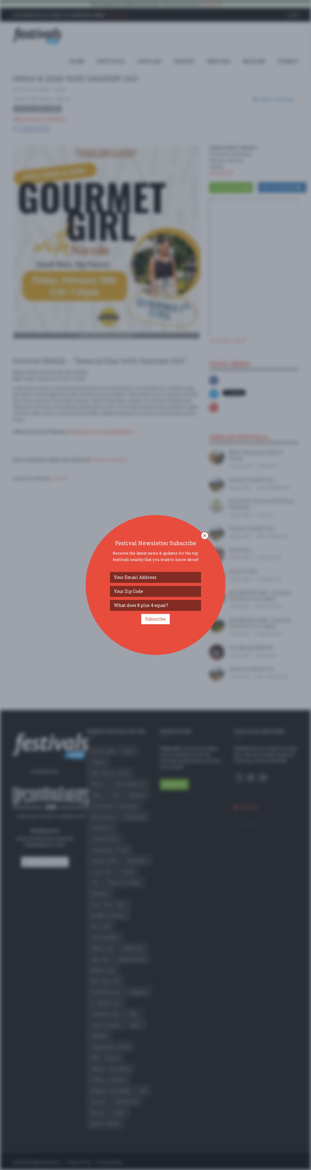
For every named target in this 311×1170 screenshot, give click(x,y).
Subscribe (155, 619)
